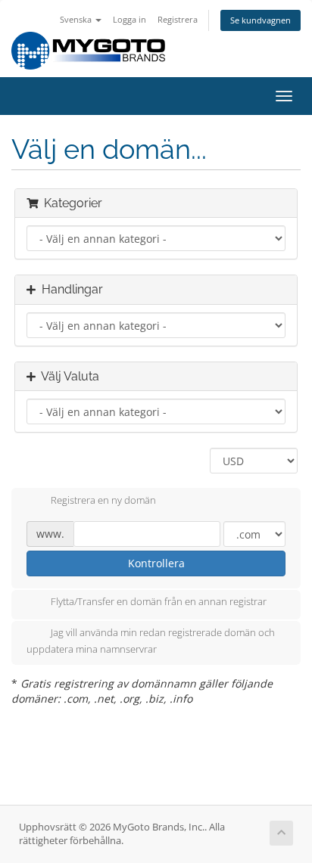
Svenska (77, 19)
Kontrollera (156, 563)
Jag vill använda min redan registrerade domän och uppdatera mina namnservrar (151, 641)
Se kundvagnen (260, 20)
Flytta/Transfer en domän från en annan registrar (159, 602)
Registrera (178, 19)
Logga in (129, 19)
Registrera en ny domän (103, 500)
